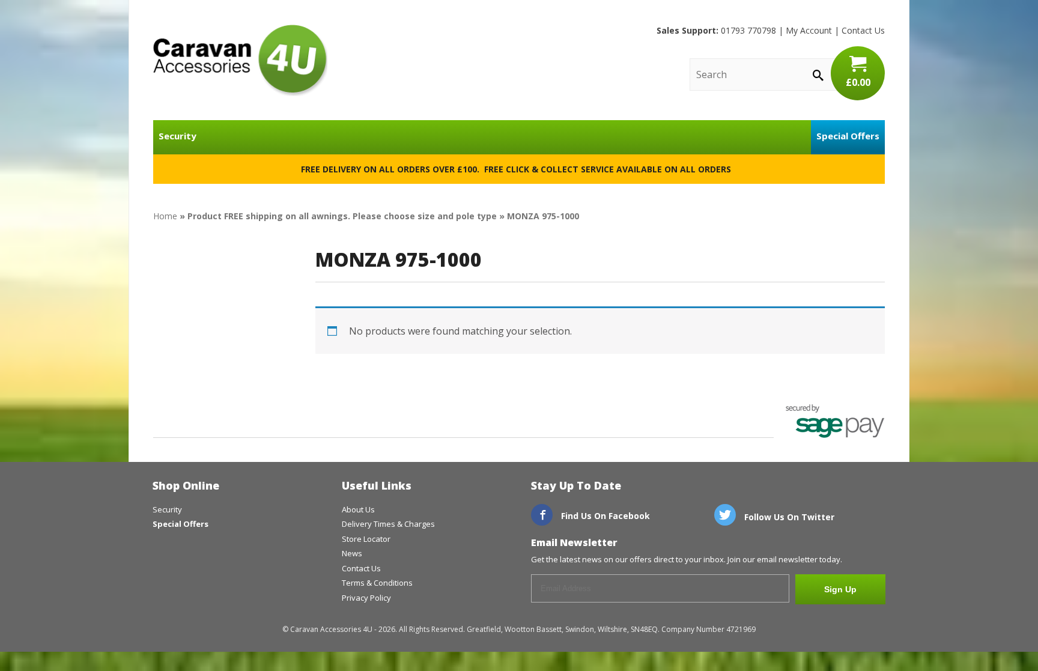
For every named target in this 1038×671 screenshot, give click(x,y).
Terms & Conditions (377, 582)
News (352, 553)
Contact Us (863, 30)
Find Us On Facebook (604, 515)
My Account (809, 30)
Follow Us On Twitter (788, 517)
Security (177, 136)
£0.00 (858, 82)
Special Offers (847, 136)
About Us (358, 509)
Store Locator (366, 538)
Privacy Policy (366, 597)
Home (165, 216)
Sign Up (840, 589)
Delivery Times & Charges (388, 523)
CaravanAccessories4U (240, 60)
